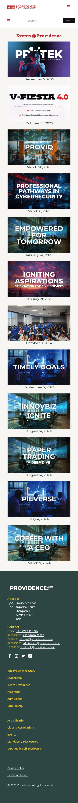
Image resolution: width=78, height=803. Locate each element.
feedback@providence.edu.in (37, 647)
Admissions (14, 699)
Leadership (14, 678)
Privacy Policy (15, 768)
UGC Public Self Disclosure (24, 748)
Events (11, 734)
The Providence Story (21, 671)
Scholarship (15, 706)
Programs (13, 692)
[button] (68, 6)
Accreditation (16, 720)
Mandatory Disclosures (22, 741)
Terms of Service (17, 775)
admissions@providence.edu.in (41, 643)
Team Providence (18, 685)
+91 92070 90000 (33, 635)
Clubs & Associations (21, 727)
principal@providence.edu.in (36, 639)
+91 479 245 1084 (27, 631)
